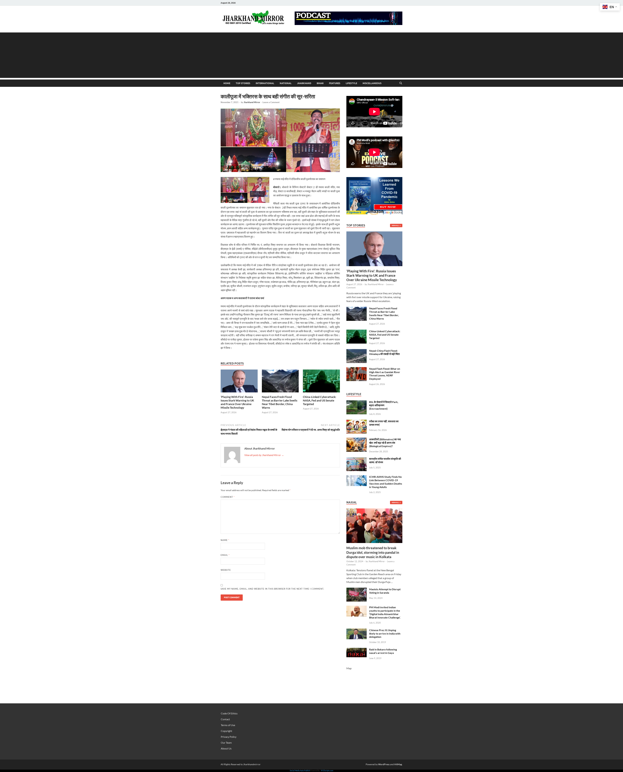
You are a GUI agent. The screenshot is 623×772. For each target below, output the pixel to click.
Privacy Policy (228, 736)
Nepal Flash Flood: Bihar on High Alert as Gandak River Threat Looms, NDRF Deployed (384, 373)
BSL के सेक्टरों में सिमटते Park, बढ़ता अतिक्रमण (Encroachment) (383, 405)
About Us (226, 748)
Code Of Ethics (229, 713)
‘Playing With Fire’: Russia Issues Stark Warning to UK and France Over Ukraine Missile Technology (237, 402)
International (265, 83)
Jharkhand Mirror (252, 102)
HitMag (398, 764)
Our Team (226, 742)
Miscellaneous (372, 83)
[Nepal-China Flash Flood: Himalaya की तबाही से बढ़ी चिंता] (356, 350)
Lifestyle (351, 83)
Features (334, 83)
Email (225, 555)
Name (225, 540)
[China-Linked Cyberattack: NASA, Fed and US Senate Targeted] (321, 381)
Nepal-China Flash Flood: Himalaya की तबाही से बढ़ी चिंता (384, 352)
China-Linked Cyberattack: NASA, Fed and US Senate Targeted (319, 400)
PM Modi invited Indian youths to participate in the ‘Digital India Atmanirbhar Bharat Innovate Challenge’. (385, 612)
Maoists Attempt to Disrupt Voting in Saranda (385, 591)
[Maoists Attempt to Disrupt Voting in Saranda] (356, 589)
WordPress (384, 764)
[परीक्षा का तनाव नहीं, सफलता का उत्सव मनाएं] (356, 421)
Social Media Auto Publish (300, 770)
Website (226, 570)
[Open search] (400, 83)
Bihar (320, 83)
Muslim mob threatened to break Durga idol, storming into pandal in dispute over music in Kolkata (372, 552)
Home (226, 83)
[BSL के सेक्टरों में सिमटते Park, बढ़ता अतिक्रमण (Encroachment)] (356, 402)
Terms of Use (228, 725)
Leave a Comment (271, 102)
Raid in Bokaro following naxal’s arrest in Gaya (383, 651)
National (286, 83)
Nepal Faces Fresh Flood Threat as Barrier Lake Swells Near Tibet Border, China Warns (279, 402)
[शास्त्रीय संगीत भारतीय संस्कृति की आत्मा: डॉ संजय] (356, 459)
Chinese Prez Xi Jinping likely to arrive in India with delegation (384, 633)
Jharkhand (304, 83)
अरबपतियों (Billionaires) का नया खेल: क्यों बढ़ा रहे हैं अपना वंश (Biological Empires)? (385, 443)
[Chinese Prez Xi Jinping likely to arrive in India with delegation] (356, 630)
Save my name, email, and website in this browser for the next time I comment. (272, 588)
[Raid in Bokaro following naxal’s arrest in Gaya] (356, 649)
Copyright (226, 730)
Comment (228, 497)
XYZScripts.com (327, 770)
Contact (225, 719)
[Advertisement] (311, 55)
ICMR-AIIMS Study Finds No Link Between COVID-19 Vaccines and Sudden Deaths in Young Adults (385, 481)
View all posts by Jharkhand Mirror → (264, 455)
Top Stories (243, 83)
